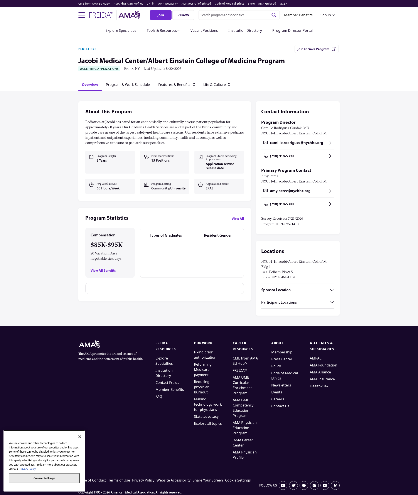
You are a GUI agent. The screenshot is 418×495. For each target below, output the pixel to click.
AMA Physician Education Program (245, 427)
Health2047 (319, 386)
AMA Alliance (320, 372)
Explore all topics (208, 423)
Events (276, 392)
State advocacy (206, 416)
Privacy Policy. (28, 468)
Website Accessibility (173, 480)
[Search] (274, 15)
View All (238, 218)
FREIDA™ (240, 370)
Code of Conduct (92, 480)
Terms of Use (119, 480)
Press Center (281, 359)
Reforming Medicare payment (203, 369)
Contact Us (280, 406)
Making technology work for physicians (208, 404)
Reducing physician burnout (201, 387)
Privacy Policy (143, 480)
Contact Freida (167, 382)
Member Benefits (298, 15)
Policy (276, 366)
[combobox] (239, 15)
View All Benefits (103, 270)
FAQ (158, 396)
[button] (163, 30)
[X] (293, 485)
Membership (281, 352)
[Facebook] (304, 485)
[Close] (79, 436)
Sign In (325, 15)
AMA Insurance (322, 379)
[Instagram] (314, 485)
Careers (277, 399)
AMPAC (316, 358)
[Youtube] (324, 485)
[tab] (90, 85)
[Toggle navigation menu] (81, 15)
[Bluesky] (335, 485)
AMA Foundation (323, 365)
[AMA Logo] (130, 15)
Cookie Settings (238, 480)
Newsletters (281, 385)
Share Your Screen (208, 480)
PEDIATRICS (87, 49)
